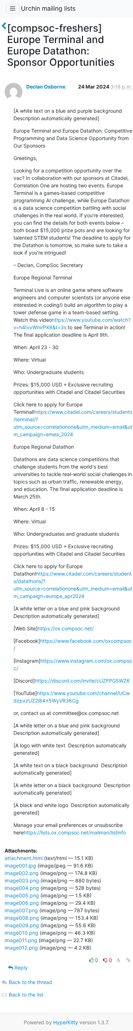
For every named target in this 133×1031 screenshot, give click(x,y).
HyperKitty (65, 1022)
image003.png (22, 880)
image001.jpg (20, 865)
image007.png (21, 910)
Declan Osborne (45, 87)
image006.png (22, 903)
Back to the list (25, 995)
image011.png (21, 940)
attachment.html (24, 858)
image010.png (21, 933)
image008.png (22, 918)
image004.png (22, 888)
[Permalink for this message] (128, 960)
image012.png (21, 948)
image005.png (22, 895)
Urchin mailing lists (48, 8)
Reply (20, 968)
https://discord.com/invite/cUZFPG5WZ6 (82, 681)
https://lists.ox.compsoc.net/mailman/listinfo (75, 832)
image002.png (22, 873)
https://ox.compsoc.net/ (66, 628)
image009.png (22, 925)
